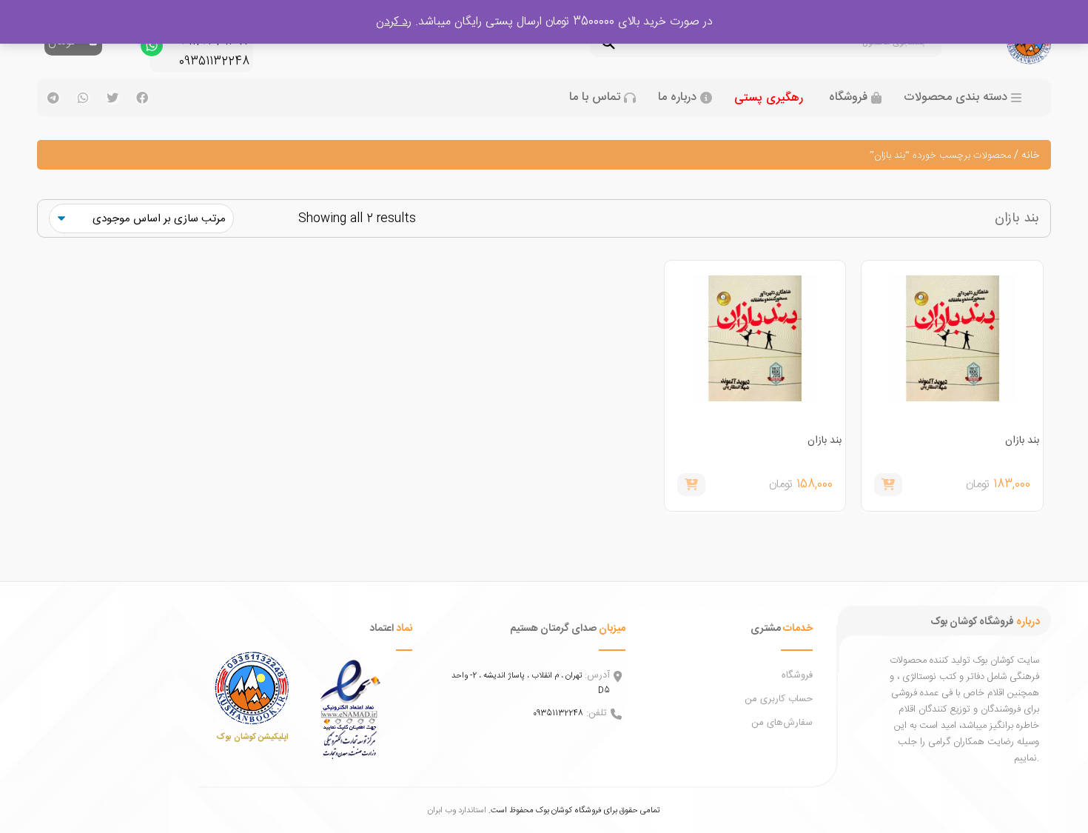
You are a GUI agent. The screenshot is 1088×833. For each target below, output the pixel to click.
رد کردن (394, 22)
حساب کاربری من (779, 699)
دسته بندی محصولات (955, 98)
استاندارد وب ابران (457, 810)
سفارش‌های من (782, 723)
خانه (1030, 155)
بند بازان (1022, 440)
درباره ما (677, 98)
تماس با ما (594, 98)
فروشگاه (848, 98)
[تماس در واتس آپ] (152, 49)
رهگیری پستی (768, 98)
